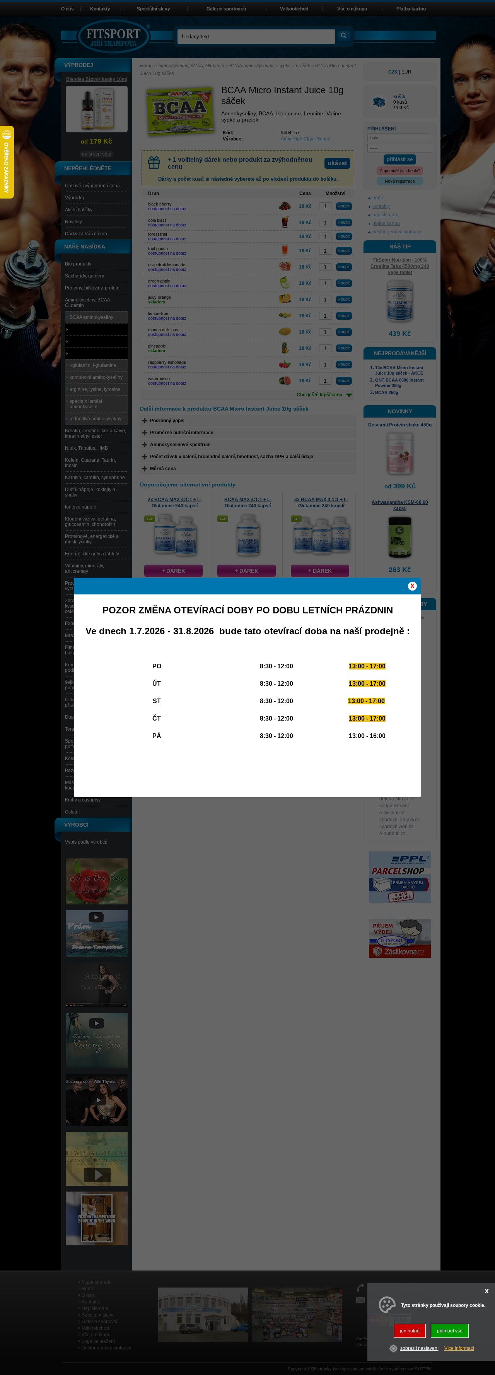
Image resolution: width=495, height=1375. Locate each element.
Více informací (459, 1348)
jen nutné (410, 1331)
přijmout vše (450, 1331)
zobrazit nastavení (419, 1348)
